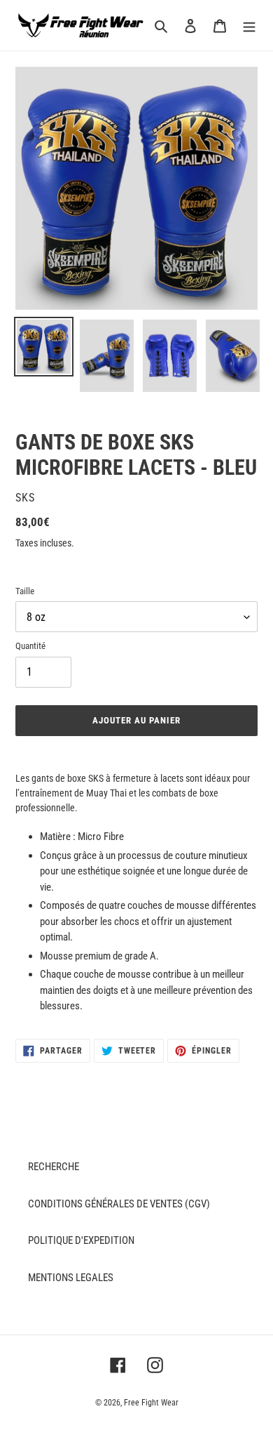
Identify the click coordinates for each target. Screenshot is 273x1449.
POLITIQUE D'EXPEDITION (81, 1240)
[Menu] (249, 26)
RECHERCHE (53, 1166)
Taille (24, 591)
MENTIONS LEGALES (70, 1277)
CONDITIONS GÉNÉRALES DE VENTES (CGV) (119, 1204)
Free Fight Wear (151, 1403)
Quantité (30, 646)
